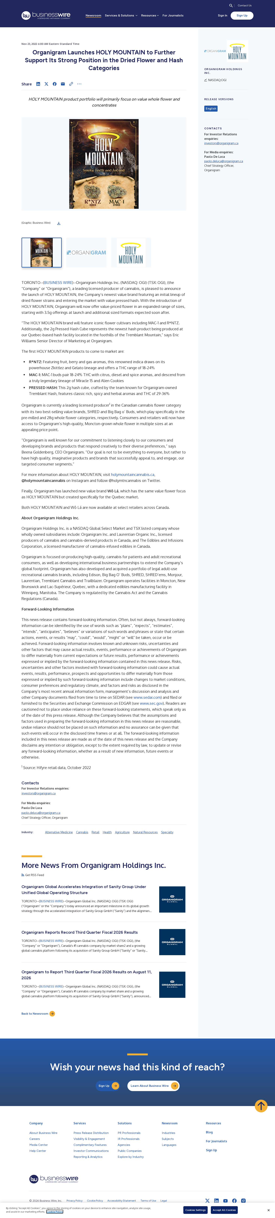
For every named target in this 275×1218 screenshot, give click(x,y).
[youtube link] (225, 1201)
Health (107, 832)
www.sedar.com (147, 697)
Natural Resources (145, 832)
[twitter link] (207, 1201)
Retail (95, 832)
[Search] (231, 5)
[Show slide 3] (131, 252)
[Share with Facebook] (55, 84)
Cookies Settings (195, 1209)
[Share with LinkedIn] (38, 84)
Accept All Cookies (224, 1209)
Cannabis (82, 832)
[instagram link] (243, 1201)
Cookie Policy (55, 1211)
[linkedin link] (216, 1201)
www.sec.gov (151, 703)
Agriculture (122, 832)
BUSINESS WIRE (58, 282)
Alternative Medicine (59, 832)
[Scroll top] (261, 1106)
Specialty (167, 832)
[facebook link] (234, 1201)
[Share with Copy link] (71, 84)
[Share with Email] (63, 84)
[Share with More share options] (79, 84)
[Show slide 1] (42, 252)
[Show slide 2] (86, 252)
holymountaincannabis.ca (132, 474)
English (211, 108)
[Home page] (46, 15)
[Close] (269, 1210)
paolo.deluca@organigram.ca (41, 813)
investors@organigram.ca (39, 793)
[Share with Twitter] (46, 84)
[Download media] (58, 223)
